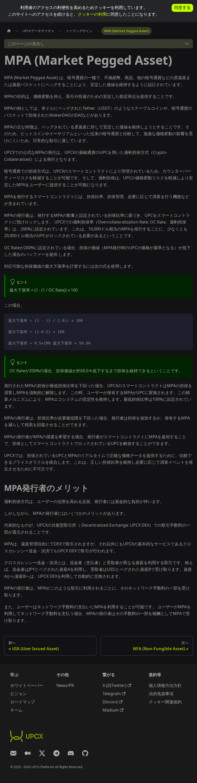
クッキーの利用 (92, 14)
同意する (182, 7)
